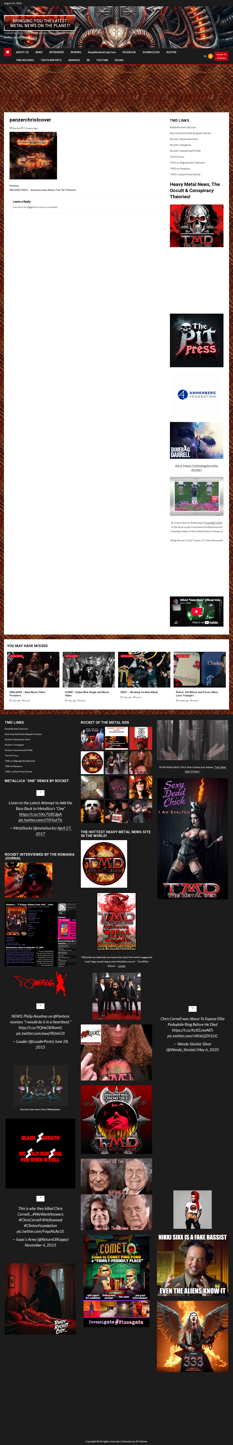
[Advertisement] (116, 88)
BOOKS (119, 60)
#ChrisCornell (30, 1219)
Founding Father (213, 522)
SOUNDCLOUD (151, 52)
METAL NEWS (16, 656)
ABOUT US (22, 52)
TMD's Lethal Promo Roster (185, 174)
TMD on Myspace (180, 168)
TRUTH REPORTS (51, 60)
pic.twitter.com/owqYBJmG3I (40, 1033)
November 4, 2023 (40, 1245)
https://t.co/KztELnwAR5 (192, 1030)
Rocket (17, 128)
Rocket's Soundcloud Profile (185, 150)
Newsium (127, 1441)
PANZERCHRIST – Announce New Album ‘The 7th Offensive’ (43, 187)
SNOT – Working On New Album (139, 692)
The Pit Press (177, 156)
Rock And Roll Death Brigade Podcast (190, 133)
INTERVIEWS (56, 52)
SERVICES (74, 60)
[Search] (205, 56)
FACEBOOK (129, 52)
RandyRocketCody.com (102, 52)
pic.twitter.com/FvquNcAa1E (40, 1231)
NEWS (39, 52)
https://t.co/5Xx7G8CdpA (40, 814)
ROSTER (171, 52)
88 (88, 60)
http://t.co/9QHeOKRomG (40, 1027)
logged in (32, 206)
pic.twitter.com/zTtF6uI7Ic (40, 819)
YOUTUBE (102, 60)
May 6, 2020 (208, 1049)
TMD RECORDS (25, 60)
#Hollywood (52, 1219)
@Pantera (61, 1016)
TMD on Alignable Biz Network (187, 162)
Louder (122, 965)
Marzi (50, 1109)
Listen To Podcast (221, 56)
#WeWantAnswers (47, 1214)
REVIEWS (76, 52)
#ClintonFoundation (40, 1225)
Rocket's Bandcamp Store (184, 138)
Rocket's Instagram (180, 144)
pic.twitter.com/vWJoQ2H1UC (192, 1035)
